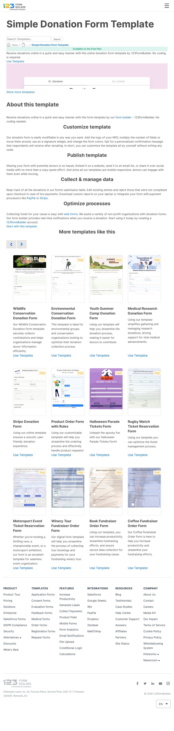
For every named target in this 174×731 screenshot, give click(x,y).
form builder (123, 117)
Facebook (137, 683)
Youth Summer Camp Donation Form (102, 313)
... (27, 45)
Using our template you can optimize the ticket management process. (143, 442)
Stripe (44, 198)
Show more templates (20, 92)
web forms (71, 214)
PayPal (31, 198)
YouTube (160, 683)
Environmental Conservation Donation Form (63, 313)
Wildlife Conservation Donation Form (25, 313)
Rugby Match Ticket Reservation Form (143, 426)
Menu (167, 6)
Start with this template (21, 226)
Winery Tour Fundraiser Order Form (65, 526)
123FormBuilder (16, 222)
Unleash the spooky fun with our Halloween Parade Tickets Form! (105, 437)
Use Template (15, 61)
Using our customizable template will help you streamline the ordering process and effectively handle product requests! (67, 441)
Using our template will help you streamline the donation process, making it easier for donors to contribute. (105, 333)
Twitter (145, 683)
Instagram (168, 683)
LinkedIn (152, 683)
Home (15, 45)
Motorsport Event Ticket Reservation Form (28, 526)
